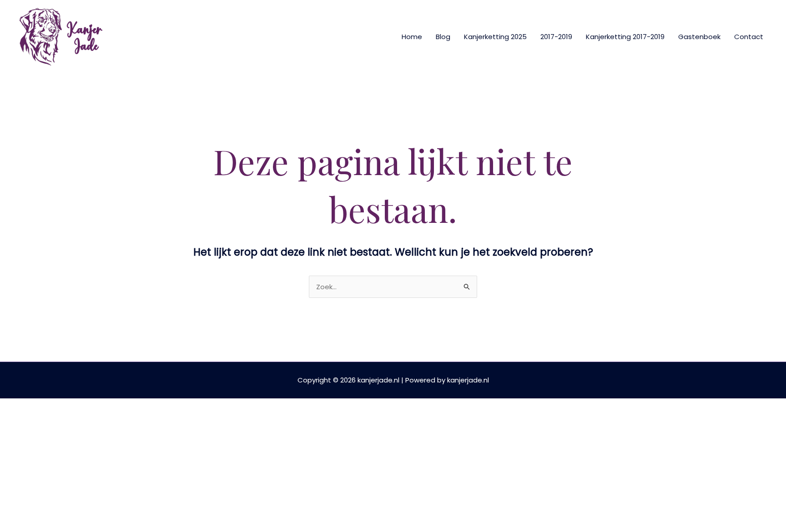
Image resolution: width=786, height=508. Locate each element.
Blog (443, 36)
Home (412, 36)
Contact (748, 36)
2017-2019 (556, 36)
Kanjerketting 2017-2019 (625, 36)
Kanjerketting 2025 (495, 36)
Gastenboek (699, 36)
